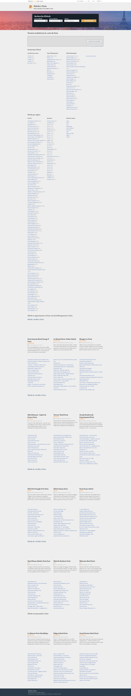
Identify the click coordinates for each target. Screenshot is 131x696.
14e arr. (48, 161)
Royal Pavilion (31, 298)
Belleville (49, 172)
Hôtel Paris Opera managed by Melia (87, 662)
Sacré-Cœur (30, 199)
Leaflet (91, 45)
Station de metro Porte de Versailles (36, 140)
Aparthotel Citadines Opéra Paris (60, 462)
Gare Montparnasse (32, 133)
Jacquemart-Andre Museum (34, 243)
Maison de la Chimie (32, 237)
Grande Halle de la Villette (33, 268)
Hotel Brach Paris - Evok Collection (61, 380)
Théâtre (68, 137)
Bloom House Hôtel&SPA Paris (34, 676)
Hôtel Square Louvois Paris (34, 446)
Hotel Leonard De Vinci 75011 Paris (87, 587)
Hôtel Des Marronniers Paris (34, 516)
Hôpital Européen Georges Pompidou (36, 301)
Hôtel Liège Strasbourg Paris (59, 599)
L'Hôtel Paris (30, 382)
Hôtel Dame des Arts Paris (33, 669)
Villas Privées (69, 93)
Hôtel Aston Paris (83, 675)
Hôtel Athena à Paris (83, 536)
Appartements (50, 56)
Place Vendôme (31, 153)
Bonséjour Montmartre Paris (59, 592)
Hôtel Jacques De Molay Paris (86, 532)
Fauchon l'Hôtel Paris (32, 657)
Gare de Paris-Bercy (32, 186)
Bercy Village (30, 165)
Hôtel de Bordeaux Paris (58, 608)
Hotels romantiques (70, 70)
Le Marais (49, 122)
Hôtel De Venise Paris (32, 587)
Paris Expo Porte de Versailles (34, 158)
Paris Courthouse (31, 291)
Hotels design (69, 102)
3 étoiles (29, 59)
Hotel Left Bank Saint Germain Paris (35, 514)
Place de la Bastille (32, 193)
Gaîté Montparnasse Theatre (34, 282)
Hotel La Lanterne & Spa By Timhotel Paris (37, 449)
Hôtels (48, 57)
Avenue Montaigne (32, 183)
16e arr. (48, 128)
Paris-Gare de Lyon (32, 126)
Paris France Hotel (86, 489)
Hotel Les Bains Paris (58, 377)
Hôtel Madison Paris (32, 678)
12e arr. (48, 165)
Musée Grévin (31, 232)
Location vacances (70, 56)
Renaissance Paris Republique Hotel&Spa (88, 384)
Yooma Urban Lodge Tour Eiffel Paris (36, 536)
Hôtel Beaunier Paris (58, 594)
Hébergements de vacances (53, 59)
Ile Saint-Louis (50, 179)
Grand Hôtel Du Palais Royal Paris (35, 373)
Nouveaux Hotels (70, 103)
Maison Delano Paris (58, 664)
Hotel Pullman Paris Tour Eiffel (60, 449)
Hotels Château (69, 100)
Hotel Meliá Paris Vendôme (85, 671)
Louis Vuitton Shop (32, 213)
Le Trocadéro (31, 234)
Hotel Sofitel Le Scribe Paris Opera (35, 675)
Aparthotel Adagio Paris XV (85, 521)
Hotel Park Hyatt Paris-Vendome (35, 377)
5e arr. (48, 147)
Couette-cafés (50, 64)
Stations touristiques (70, 72)
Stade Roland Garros (32, 167)
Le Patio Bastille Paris (84, 509)
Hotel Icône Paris (57, 532)
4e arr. (48, 151)
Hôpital (67, 135)
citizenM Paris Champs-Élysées (60, 668)
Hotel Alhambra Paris (58, 521)
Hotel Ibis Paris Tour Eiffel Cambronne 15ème (63, 520)
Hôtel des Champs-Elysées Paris (60, 682)
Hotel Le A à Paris (31, 442)
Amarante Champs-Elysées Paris (86, 363)
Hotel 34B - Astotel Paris (33, 513)
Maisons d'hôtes (50, 66)
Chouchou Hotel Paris (32, 673)
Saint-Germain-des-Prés (33, 230)
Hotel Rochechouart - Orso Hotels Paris (88, 435)
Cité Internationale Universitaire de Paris (36, 269)
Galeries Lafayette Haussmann (34, 206)
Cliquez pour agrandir (94, 41)
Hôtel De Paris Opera (84, 590)
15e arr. (48, 124)
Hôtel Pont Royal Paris (58, 662)
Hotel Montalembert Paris (59, 382)
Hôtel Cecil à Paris (83, 602)
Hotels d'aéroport (70, 96)
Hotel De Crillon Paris (32, 363)
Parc (67, 124)
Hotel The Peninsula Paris (33, 372)
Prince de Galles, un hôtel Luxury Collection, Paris (64, 379)
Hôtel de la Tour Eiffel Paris (34, 588)
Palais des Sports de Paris (33, 278)
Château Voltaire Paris (32, 680)
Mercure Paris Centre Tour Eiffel (86, 458)
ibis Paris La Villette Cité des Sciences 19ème (89, 527)
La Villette (49, 177)
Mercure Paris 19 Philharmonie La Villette (88, 463)
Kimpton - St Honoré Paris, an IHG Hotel (36, 384)
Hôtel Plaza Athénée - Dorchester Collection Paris (39, 361)
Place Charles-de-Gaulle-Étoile (34, 262)
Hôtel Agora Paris (83, 581)
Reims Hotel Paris (57, 585)
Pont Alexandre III (31, 211)
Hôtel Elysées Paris (83, 528)
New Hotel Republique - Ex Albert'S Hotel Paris (89, 439)
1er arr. (48, 158)
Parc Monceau (31, 216)
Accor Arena (30, 184)
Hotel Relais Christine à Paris (34, 379)
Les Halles (49, 144)
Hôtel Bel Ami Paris (57, 368)
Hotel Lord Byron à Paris (58, 659)
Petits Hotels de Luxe (71, 98)
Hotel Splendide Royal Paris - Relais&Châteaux (63, 366)
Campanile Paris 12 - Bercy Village (60, 527)
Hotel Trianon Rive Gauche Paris (60, 458)
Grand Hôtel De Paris (84, 595)
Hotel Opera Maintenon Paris (34, 595)
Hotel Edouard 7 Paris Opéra (34, 668)
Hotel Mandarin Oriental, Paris (34, 661)
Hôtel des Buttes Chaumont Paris (60, 601)
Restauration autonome (71, 86)
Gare (67, 131)
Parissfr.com (35, 1)
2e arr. (48, 126)
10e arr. (48, 142)
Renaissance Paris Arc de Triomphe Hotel (62, 671)
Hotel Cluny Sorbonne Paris (85, 588)
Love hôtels (49, 77)
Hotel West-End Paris (32, 437)
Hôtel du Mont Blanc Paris (59, 588)
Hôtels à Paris (40, 6)
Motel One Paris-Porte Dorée (60, 678)
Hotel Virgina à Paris (57, 666)
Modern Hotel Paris (83, 583)
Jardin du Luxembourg (32, 160)
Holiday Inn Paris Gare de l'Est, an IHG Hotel (63, 669)
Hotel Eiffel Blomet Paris (58, 439)
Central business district (33, 121)
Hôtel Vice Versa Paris (32, 460)
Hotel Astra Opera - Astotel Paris (35, 655)
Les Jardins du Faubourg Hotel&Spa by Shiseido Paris (91, 377)
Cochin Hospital (31, 255)
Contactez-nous (50, 694)
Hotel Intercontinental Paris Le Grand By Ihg (63, 365)
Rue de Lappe (31, 307)
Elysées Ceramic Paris (58, 518)
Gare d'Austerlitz (31, 149)
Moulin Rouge (31, 176)
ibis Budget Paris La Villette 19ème (35, 606)
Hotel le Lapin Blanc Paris (59, 460)
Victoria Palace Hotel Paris (33, 440)
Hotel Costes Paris (32, 525)
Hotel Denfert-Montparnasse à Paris (61, 583)
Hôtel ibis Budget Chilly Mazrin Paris (87, 608)
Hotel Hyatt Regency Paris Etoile (35, 456)
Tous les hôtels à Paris (91, 56)
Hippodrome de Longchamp (34, 188)
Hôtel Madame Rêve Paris (33, 380)
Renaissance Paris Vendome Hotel (87, 389)
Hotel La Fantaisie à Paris (33, 370)
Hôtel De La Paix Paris (32, 532)
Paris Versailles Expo (32, 296)
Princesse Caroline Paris (33, 520)
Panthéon (30, 204)
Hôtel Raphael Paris (83, 380)
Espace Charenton (32, 246)
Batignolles (49, 176)
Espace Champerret (32, 200)
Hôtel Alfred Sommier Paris (85, 370)
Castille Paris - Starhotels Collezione (61, 370)
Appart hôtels (50, 61)
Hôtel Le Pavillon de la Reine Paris (61, 375)
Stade (67, 121)
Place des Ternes (31, 276)
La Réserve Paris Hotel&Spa (38, 633)
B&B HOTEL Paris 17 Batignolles (35, 521)
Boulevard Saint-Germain (33, 229)
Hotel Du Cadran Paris (32, 462)
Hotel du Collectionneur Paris (59, 389)
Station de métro (70, 133)
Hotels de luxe (69, 88)
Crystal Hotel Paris (57, 513)
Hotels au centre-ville (71, 61)
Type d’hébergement (52, 53)
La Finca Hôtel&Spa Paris (59, 534)
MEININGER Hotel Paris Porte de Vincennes (37, 583)
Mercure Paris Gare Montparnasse (87, 444)
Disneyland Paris (31, 124)
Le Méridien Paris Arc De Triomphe (87, 664)
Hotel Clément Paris (32, 581)
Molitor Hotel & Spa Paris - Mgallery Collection (63, 373)
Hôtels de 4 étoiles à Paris (37, 395)
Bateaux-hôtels (50, 73)
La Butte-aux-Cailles (32, 261)
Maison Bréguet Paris (84, 379)
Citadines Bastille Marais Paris (86, 511)
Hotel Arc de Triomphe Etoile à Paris (87, 462)
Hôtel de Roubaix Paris (61, 561)
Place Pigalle (30, 289)
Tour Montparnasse (32, 168)
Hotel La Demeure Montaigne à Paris (61, 372)
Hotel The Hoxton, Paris (58, 451)
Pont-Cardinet (31, 253)
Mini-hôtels (49, 72)
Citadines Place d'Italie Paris (59, 525)
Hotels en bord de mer (71, 109)
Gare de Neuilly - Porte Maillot (34, 137)
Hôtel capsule (50, 79)
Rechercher (88, 21)
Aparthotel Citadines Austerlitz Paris (61, 536)
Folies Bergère (31, 294)
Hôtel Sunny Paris (57, 581)
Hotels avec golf (69, 95)
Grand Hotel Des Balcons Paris (34, 590)
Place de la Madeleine (32, 181)
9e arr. (48, 145)
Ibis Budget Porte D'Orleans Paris (60, 590)
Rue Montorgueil (31, 241)
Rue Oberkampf (31, 292)
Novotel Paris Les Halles (58, 676)
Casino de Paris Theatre (33, 225)
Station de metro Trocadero (34, 156)
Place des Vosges (31, 174)
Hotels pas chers (70, 64)
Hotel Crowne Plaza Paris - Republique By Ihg (89, 446)
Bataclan (29, 266)
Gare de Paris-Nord (32, 128)
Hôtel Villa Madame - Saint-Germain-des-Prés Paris (39, 444)
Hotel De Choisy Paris (32, 604)
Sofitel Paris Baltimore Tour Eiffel (86, 386)
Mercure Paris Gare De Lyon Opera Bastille (88, 673)
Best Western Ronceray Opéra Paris (87, 513)
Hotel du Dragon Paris (32, 597)
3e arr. (48, 135)
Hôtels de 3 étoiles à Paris (37, 469)
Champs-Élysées (50, 149)
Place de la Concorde (32, 151)
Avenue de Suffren (32, 284)
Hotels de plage (69, 79)
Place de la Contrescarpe (33, 299)
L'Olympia (30, 172)
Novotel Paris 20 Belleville (85, 659)
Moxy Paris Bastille (57, 514)
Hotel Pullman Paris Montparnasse (61, 446)
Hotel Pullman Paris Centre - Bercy (61, 456)
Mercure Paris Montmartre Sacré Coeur (88, 447)
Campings (49, 75)
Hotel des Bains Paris (58, 587)
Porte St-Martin (31, 236)
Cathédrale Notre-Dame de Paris (35, 154)
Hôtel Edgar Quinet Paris (84, 594)
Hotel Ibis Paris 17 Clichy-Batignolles (87, 530)
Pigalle (48, 140)
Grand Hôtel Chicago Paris (59, 447)
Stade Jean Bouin (31, 308)
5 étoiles (29, 56)
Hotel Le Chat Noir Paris (58, 675)
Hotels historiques (70, 91)
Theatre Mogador (31, 223)
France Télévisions (32, 273)
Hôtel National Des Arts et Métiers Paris (62, 435)
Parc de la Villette (31, 145)
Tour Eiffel (30, 122)
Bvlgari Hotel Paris (60, 633)
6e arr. (48, 154)
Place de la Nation (32, 207)
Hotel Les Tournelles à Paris (59, 509)
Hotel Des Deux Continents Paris (35, 534)
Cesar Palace (30, 214)
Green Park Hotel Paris (33, 509)
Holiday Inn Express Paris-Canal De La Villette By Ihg (65, 530)
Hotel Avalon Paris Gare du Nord (86, 525)
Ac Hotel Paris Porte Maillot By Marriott (88, 440)
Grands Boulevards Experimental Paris (86, 416)
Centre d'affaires (70, 128)
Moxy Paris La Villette (84, 460)
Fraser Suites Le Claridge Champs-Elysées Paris (89, 382)
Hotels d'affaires (69, 80)
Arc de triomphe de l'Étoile (33, 142)
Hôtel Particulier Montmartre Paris (35, 454)
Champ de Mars (31, 195)
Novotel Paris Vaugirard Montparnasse (88, 655)
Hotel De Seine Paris (32, 518)
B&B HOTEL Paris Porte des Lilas (35, 601)
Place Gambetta (31, 305)
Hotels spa (68, 82)
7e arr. (48, 153)
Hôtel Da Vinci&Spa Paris (33, 447)
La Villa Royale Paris (83, 668)
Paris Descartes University (33, 250)
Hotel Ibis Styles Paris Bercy (85, 520)
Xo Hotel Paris (31, 666)
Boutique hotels (69, 75)
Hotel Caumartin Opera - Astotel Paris (61, 528)
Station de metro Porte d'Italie (34, 161)
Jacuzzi (67, 84)
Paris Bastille (82, 666)
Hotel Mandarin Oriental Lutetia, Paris (36, 366)
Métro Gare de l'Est (32, 131)
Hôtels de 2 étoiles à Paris (37, 541)
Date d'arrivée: (38, 18)
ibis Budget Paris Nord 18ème (86, 585)
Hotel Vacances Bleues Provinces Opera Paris (63, 673)
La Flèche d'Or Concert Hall (34, 287)
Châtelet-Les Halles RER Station (35, 191)
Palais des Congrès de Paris (34, 163)
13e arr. (48, 168)
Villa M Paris (30, 451)
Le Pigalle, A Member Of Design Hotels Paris (63, 444)
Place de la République (32, 144)
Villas (48, 70)
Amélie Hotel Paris (32, 599)
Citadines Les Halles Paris (33, 453)
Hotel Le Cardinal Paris (58, 442)
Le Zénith (30, 209)
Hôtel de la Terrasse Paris (85, 592)
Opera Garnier (31, 170)
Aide (89, 1)
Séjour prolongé (69, 57)
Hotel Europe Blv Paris (84, 601)
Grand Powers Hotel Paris (88, 633)
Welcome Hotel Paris (87, 561)
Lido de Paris (30, 252)
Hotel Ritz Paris (56, 363)
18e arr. (48, 133)
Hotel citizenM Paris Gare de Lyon (86, 437)
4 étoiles (29, 57)
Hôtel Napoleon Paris (58, 384)
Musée (67, 122)
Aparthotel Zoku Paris (32, 664)
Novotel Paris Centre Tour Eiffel (86, 451)
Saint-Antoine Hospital (32, 248)
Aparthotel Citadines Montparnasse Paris (88, 657)
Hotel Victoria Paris (57, 606)
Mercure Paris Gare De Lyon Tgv (86, 442)
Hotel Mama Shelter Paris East (39, 561)
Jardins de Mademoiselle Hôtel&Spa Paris (62, 437)
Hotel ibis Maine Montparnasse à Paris (62, 523)
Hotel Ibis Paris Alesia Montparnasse (87, 518)
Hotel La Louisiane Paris (33, 585)
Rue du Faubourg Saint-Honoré (34, 177)
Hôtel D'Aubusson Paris (33, 659)
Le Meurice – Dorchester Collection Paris (37, 365)
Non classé (30, 63)
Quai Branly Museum (32, 227)
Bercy (48, 174)
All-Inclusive (68, 105)
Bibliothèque (69, 126)
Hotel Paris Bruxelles (84, 599)
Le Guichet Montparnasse (33, 202)
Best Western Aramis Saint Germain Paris (88, 661)
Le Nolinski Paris (83, 388)
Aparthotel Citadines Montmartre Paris (36, 530)
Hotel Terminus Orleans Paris (85, 604)
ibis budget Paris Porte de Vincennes (61, 604)
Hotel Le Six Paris (31, 439)
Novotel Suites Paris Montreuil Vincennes (88, 678)
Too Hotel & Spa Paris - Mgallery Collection (37, 671)
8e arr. (48, 137)
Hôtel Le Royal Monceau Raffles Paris (36, 386)
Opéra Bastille (31, 222)
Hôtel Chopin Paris (32, 592)
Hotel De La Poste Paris (84, 680)
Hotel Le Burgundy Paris (33, 662)
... (46, 20)
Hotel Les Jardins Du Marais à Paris (87, 453)
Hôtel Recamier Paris (32, 435)
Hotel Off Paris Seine (32, 458)
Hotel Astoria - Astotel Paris (34, 527)
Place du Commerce (32, 257)
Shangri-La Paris (85, 339)
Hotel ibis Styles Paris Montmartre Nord (88, 516)
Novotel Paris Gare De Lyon (59, 661)
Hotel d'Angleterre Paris (58, 453)
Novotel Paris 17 (83, 449)
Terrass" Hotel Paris (60, 415)
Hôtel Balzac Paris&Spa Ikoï (85, 361)
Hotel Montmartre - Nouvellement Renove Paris (38, 602)
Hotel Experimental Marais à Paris (86, 375)
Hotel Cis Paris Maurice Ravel (59, 597)
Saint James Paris (31, 375)
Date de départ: (53, 18)
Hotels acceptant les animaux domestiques (75, 66)
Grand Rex (30, 239)
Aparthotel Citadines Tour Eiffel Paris (87, 669)
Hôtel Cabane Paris (60, 489)
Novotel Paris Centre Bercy (59, 440)
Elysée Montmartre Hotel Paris (34, 653)
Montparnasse (50, 163)
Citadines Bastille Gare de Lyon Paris (87, 514)
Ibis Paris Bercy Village (58, 511)
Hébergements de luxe (71, 59)
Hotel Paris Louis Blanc (33, 528)
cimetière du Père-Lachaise (34, 280)
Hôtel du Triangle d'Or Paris (38, 489)
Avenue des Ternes (32, 245)
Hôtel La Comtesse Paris (58, 653)
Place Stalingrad (31, 310)
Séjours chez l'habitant (52, 63)
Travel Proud (69, 73)
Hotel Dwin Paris (83, 606)
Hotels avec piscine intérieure (72, 89)
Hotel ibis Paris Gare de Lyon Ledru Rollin (88, 653)
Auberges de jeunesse (52, 68)
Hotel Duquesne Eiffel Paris (59, 454)
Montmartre (49, 130)
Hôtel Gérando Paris (32, 523)
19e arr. (48, 167)
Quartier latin (50, 160)
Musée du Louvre (31, 130)
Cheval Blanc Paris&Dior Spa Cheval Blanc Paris (38, 359)
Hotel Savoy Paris (31, 594)
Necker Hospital (31, 220)
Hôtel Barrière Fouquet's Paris (34, 368)
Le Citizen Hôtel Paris (58, 516)
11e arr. (48, 131)
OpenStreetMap (96, 45)
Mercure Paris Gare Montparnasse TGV (88, 676)
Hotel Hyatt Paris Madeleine (85, 368)
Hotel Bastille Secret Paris (59, 595)
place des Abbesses (32, 275)
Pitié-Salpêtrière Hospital (33, 285)
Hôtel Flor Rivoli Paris (58, 602)
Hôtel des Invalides (32, 138)
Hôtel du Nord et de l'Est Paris (86, 523)
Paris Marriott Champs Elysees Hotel (87, 359)
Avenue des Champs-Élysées (34, 135)
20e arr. (48, 170)
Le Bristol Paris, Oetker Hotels (64, 339)
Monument (68, 130)
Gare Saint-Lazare (31, 197)
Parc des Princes (31, 190)
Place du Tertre (31, 259)
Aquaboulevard (31, 264)
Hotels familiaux (69, 63)
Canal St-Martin (31, 179)
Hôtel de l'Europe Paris (84, 597)
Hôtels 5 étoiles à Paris (36, 319)
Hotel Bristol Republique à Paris (86, 534)
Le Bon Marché (31, 218)
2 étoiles (29, 61)
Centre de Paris (50, 121)
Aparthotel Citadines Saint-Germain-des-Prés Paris (64, 680)
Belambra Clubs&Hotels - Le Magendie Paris (37, 608)
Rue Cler (29, 147)
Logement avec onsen (71, 107)
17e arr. (48, 138)
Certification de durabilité (71, 77)
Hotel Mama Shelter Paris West (34, 511)
